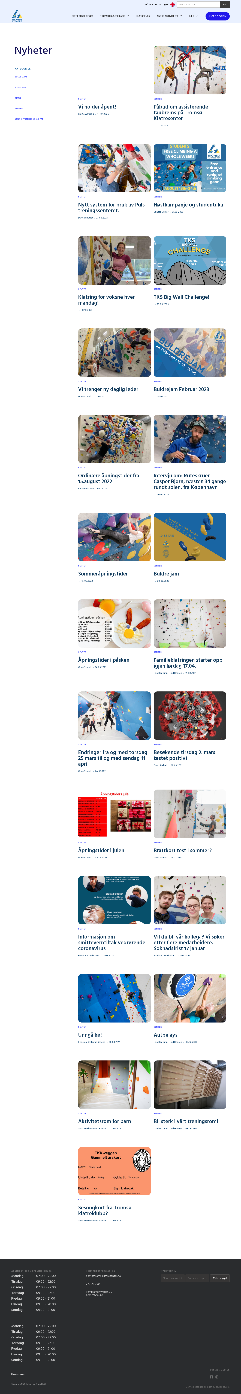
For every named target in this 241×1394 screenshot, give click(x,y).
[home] (17, 16)
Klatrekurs (143, 16)
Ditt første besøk (82, 16)
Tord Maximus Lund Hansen (168, 673)
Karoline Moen (86, 489)
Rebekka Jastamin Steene (91, 1042)
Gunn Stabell (85, 397)
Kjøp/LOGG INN (217, 16)
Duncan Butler (85, 218)
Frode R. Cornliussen (88, 956)
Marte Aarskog (86, 114)
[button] (114, 16)
